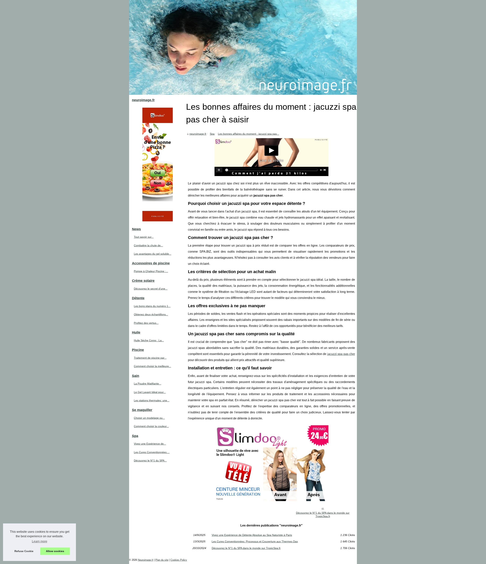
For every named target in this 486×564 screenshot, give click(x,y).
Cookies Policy (178, 560)
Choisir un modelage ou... (149, 417)
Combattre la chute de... (148, 245)
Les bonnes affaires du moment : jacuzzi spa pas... (248, 133)
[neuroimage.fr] (243, 47)
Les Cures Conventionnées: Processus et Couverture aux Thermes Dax (255, 541)
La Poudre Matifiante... (147, 383)
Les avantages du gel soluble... (152, 253)
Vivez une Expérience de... (150, 443)
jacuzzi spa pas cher (341, 354)
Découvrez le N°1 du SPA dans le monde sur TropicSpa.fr (323, 514)
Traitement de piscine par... (150, 357)
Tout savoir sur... (144, 236)
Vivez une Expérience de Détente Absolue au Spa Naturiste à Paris (252, 535)
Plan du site (161, 560)
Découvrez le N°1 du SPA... (150, 460)
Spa (212, 133)
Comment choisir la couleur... (151, 426)
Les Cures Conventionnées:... (152, 452)
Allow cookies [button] (55, 551)
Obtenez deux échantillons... (151, 314)
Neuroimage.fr (145, 560)
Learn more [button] (39, 541)
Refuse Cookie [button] (23, 551)
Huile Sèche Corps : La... (149, 340)
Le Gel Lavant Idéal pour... (150, 392)
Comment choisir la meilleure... (152, 366)
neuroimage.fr (197, 133)
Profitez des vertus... (146, 322)
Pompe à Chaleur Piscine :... (151, 271)
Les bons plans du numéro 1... (152, 306)
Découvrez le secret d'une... (150, 288)
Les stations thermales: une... (151, 400)
